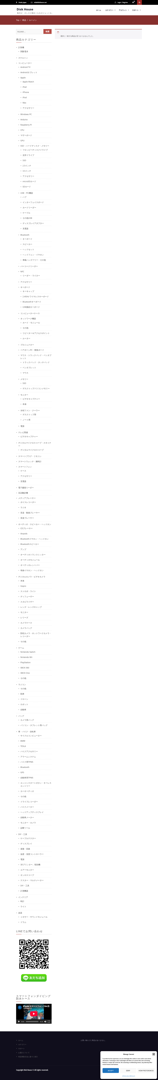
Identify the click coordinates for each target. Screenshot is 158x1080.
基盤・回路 (25, 849)
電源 (22, 426)
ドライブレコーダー (29, 801)
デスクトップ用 (29, 414)
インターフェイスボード (33, 202)
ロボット (24, 704)
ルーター (26, 338)
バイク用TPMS (26, 762)
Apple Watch (28, 81)
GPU (22, 140)
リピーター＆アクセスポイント (36, 333)
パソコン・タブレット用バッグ (34, 725)
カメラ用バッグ (27, 720)
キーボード (27, 239)
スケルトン (23, 57)
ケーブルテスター (28, 838)
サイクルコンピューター (31, 735)
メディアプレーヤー (27, 498)
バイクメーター (27, 807)
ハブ (24, 197)
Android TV (25, 67)
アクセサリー (28, 108)
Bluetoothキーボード (32, 301)
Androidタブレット (28, 72)
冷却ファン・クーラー (30, 410)
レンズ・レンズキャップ (31, 607)
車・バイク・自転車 (27, 731)
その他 (25, 328)
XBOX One (25, 673)
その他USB (27, 218)
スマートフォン (25, 466)
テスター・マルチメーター (32, 880)
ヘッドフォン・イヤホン (33, 254)
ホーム (98, 10)
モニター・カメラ (28, 822)
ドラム (23, 922)
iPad (25, 87)
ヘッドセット (28, 249)
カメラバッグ (26, 628)
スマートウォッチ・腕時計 (29, 461)
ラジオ (23, 507)
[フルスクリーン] (49, 1022)
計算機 (21, 47)
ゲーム (21, 648)
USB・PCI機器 (26, 193)
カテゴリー (109, 10)
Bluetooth (24, 235)
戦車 (22, 694)
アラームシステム (28, 756)
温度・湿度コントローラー (32, 854)
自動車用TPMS (26, 777)
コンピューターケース (30, 313)
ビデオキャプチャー (31, 399)
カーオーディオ (27, 791)
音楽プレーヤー (27, 518)
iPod (25, 97)
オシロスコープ (27, 875)
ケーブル (26, 212)
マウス (25, 373)
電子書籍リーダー (26, 487)
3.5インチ (27, 171)
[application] (34, 1014)
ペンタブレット (29, 367)
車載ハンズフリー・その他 (34, 260)
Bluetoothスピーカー (29, 544)
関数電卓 (24, 51)
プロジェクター (27, 344)
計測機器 (24, 891)
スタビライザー (27, 601)
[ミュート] (45, 1022)
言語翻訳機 (23, 493)
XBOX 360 (24, 667)
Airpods (23, 533)
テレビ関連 (23, 432)
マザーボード (26, 135)
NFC (22, 271)
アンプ (23, 549)
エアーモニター (27, 870)
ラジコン (22, 684)
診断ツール (25, 828)
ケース (23, 470)
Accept (111, 1071)
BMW (22, 741)
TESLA (23, 746)
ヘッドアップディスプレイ (32, 812)
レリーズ (24, 617)
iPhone (26, 92)
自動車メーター (27, 817)
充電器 (25, 228)
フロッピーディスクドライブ (35, 150)
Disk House (25, 9)
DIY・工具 (22, 834)
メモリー (24, 379)
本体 (24, 404)
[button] (154, 1054)
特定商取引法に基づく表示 (28, 1057)
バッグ (21, 716)
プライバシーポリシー (128, 1076)
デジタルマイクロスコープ (32, 450)
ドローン (24, 699)
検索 (47, 31)
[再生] (19, 1022)
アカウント (123, 10)
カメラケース (26, 622)
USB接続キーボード (31, 307)
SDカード (27, 186)
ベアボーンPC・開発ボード (32, 350)
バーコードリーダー (29, 266)
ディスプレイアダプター (33, 223)
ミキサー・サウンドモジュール (34, 917)
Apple (23, 77)
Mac (24, 102)
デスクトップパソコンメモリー (36, 388)
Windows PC (26, 114)
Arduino (24, 119)
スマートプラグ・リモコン (29, 456)
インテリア (23, 897)
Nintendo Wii (26, 657)
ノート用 (26, 419)
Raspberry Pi (26, 124)
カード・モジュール (31, 322)
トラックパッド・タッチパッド (36, 362)
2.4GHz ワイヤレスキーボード (36, 296)
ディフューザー (27, 596)
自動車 (23, 709)
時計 (22, 901)
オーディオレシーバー (30, 565)
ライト (23, 906)
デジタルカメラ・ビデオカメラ (31, 576)
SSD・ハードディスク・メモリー (34, 145)
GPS (22, 772)
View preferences (146, 1071)
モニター (24, 394)
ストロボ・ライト (28, 591)
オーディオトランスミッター (33, 554)
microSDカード (29, 181)
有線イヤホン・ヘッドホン (32, 570)
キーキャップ (28, 291)
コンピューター (25, 63)
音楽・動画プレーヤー (30, 512)
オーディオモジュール (30, 560)
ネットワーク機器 (28, 318)
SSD (24, 160)
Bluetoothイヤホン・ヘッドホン (34, 539)
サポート (135, 10)
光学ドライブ (28, 155)
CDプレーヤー (26, 528)
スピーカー (27, 244)
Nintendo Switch (27, 652)
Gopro (23, 586)
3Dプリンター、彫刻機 (30, 864)
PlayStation (25, 662)
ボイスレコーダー (28, 502)
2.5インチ (27, 165)
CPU (22, 130)
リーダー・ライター (31, 275)
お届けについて (24, 1052)
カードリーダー (29, 207)
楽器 (20, 913)
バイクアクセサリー (29, 751)
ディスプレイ (26, 843)
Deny (128, 1071)
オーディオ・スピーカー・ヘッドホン (34, 524)
